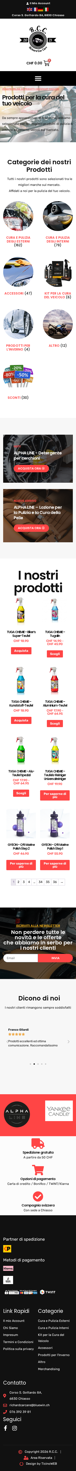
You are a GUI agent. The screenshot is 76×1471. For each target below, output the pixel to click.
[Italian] (46, 9)
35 (48, 882)
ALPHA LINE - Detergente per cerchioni (38, 455)
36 (55, 882)
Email (7, 952)
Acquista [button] (21, 651)
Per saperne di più (55, 795)
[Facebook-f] (5, 1428)
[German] (40, 9)
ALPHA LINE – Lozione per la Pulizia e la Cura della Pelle (38, 512)
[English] (30, 9)
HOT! (17, 446)
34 (40, 882)
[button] (38, 78)
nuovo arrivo (25, 501)
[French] (35, 9)
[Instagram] (14, 1428)
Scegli (55, 654)
